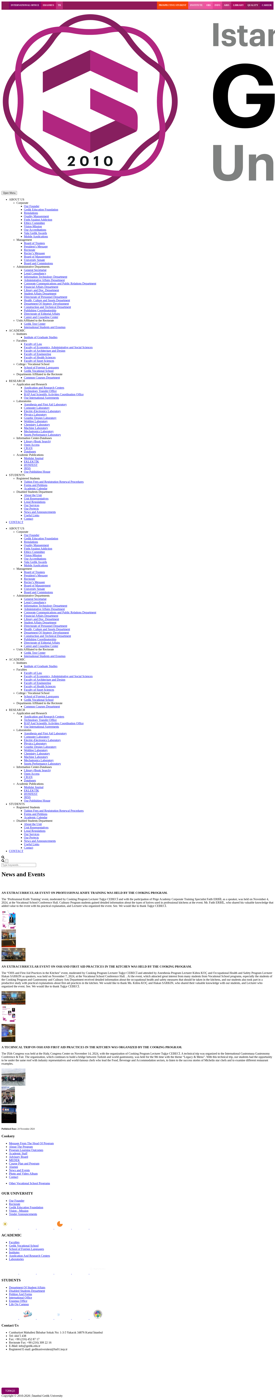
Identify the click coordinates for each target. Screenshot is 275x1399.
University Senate (34, 260)
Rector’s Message (34, 253)
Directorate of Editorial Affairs (42, 313)
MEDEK (14, 1160)
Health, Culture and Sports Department (47, 300)
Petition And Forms (20, 1294)
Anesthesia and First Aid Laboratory (45, 404)
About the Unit (33, 495)
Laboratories (16, 1259)
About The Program (21, 1146)
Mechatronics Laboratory (39, 431)
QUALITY (253, 5)
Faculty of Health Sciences (40, 357)
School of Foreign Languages (41, 367)
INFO (217, 5)
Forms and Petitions (35, 485)
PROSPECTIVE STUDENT (172, 5)
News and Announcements (40, 512)
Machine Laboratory (36, 428)
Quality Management (36, 216)
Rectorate (29, 249)
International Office (20, 1297)
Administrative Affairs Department (44, 280)
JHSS (27, 468)
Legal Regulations (34, 501)
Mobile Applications (36, 236)
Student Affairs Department (40, 293)
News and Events (19, 1170)
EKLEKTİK (31, 461)
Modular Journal (33, 458)
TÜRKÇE (10, 1390)
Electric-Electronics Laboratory (42, 411)
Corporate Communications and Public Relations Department (60, 283)
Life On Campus (19, 1304)
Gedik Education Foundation (41, 209)
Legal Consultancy (35, 273)
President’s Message (36, 246)
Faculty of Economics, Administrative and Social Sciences (58, 347)
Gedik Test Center (34, 323)
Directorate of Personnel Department (45, 297)
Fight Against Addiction (38, 219)
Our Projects (31, 508)
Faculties (14, 1242)
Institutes (14, 1252)
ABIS (226, 5)
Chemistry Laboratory (37, 424)
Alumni (13, 1166)
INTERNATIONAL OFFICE (25, 5)
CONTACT (16, 522)
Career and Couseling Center (41, 317)
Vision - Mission (18, 1210)
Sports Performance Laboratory (42, 434)
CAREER (267, 5)
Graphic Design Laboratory (40, 417)
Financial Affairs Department (41, 286)
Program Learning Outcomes (26, 1150)
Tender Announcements (23, 1214)
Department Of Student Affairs (27, 1287)
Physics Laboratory (35, 414)
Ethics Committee (34, 223)
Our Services (31, 505)
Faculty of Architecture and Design (44, 350)
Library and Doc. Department (41, 290)
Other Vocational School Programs (29, 1183)
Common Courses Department (42, 377)
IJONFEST (31, 465)
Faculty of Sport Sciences (39, 360)
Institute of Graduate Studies (40, 337)
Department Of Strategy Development (46, 303)
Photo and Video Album (23, 1173)
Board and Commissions (38, 263)
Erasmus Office (18, 1300)
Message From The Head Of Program (31, 1143)
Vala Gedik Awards (35, 233)
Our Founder (31, 206)
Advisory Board (18, 1156)
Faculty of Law (33, 344)
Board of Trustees (34, 243)
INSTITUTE (196, 5)
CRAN (28, 448)
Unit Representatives (36, 498)
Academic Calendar (35, 488)
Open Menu (9, 193)
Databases (30, 451)
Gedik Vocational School (39, 370)
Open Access (31, 444)
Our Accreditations (35, 229)
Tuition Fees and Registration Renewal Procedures (54, 481)
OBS (208, 5)
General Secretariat (35, 270)
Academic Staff (18, 1153)
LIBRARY (238, 5)
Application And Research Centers (29, 1255)
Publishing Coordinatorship (40, 310)
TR (59, 5)
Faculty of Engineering (37, 354)
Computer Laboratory (37, 407)
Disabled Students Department (27, 1290)
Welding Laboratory (36, 421)
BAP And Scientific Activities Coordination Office (54, 394)
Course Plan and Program (24, 1163)
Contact (28, 518)
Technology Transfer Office (40, 391)
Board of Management (37, 256)
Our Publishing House (37, 471)
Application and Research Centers (44, 387)
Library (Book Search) (37, 441)
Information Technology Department (45, 276)
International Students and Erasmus (44, 327)
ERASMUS (48, 5)
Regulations (31, 212)
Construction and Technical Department (47, 307)
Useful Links (31, 515)
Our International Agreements (41, 397)
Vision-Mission (33, 226)
